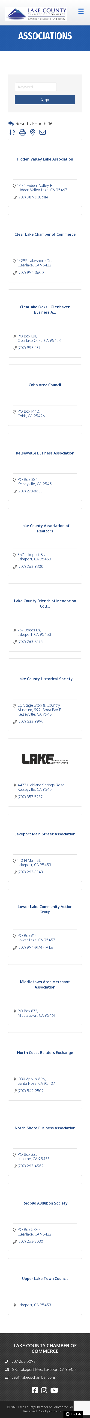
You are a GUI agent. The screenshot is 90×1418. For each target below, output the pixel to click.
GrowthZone (58, 1411)
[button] (11, 123)
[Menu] (81, 11)
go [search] (47, 99)
